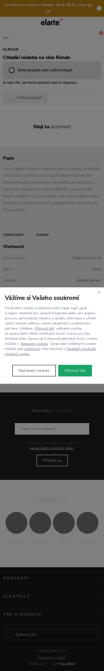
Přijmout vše (44, 328)
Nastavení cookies (34, 343)
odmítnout (32, 349)
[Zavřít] (99, 292)
